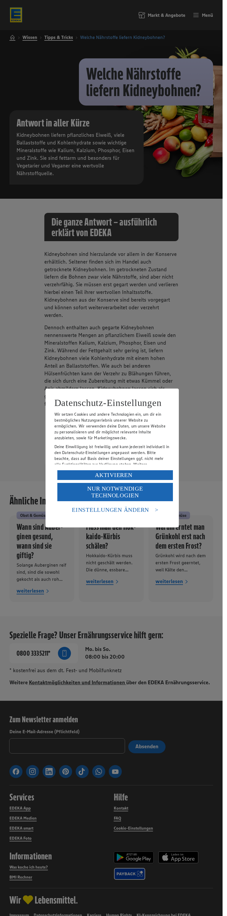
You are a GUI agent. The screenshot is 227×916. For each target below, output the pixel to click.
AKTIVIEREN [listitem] (113, 475)
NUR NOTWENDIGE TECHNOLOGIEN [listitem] (115, 492)
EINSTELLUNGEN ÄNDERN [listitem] (110, 509)
